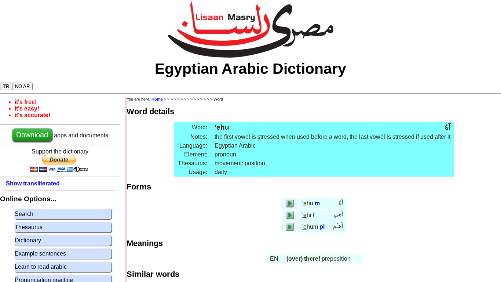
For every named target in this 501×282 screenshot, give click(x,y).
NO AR (22, 86)
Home (157, 99)
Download (32, 135)
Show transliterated (33, 183)
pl (322, 227)
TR (6, 86)
